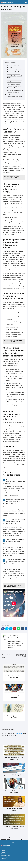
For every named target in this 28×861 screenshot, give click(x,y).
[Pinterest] (14, 628)
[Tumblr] (22, 628)
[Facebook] (3, 628)
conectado (19, 733)
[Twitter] (10, 628)
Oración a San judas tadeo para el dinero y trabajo (7, 656)
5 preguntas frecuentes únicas (14, 96)
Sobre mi (3, 858)
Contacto (3, 852)
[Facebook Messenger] (7, 628)
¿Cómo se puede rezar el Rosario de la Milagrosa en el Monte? (14, 75)
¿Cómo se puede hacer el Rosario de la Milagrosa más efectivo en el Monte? (14, 86)
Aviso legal (3, 850)
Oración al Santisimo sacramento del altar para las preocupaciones (21, 656)
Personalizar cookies (6, 853)
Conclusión (9, 94)
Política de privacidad (6, 857)
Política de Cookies (5, 855)
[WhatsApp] (18, 628)
